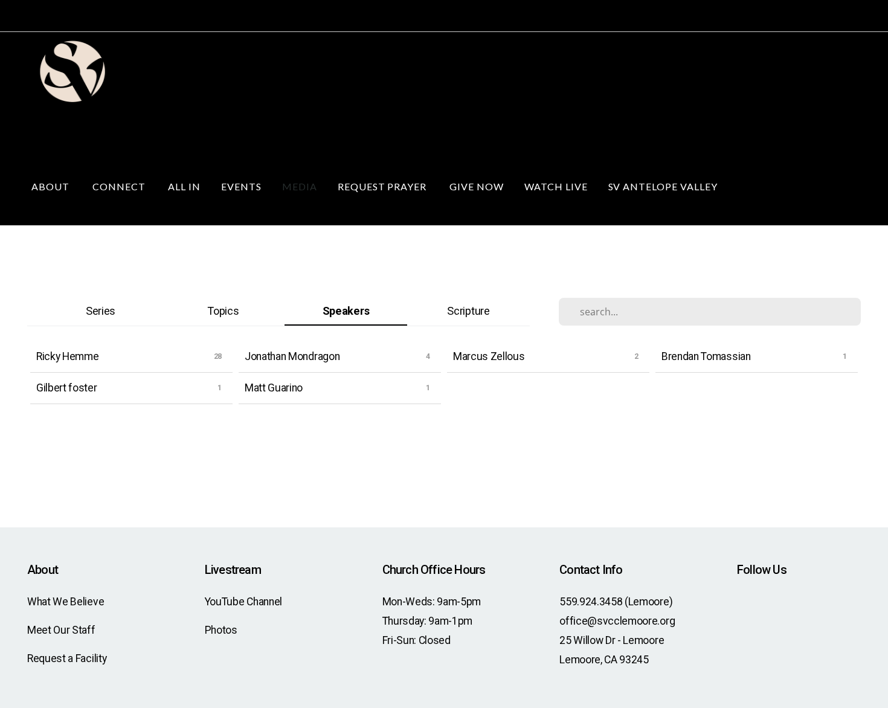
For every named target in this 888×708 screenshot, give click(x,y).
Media (299, 186)
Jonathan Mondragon (292, 356)
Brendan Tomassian (706, 356)
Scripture (468, 310)
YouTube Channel (243, 602)
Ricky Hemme (67, 356)
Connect (120, 186)
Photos (221, 630)
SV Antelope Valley (664, 186)
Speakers (346, 310)
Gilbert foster (66, 388)
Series (100, 310)
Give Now (476, 186)
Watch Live (556, 186)
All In (184, 186)
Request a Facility (66, 658)
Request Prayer (383, 186)
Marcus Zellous (489, 356)
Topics (223, 310)
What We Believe (65, 602)
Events (241, 186)
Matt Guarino (274, 388)
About (51, 186)
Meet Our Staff (61, 630)
